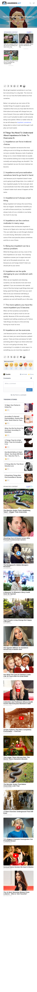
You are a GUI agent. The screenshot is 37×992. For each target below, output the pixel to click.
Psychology (18, 12)
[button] (34, 3)
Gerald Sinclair (13, 21)
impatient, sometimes (24, 122)
